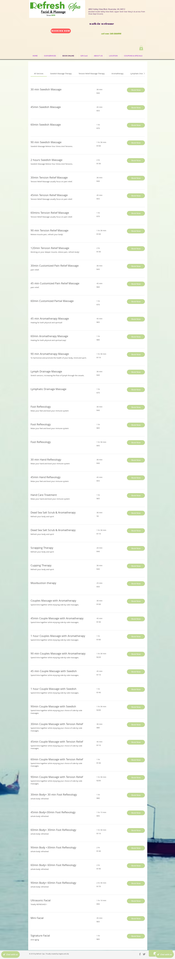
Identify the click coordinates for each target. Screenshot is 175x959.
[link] (38, 73)
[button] (141, 47)
